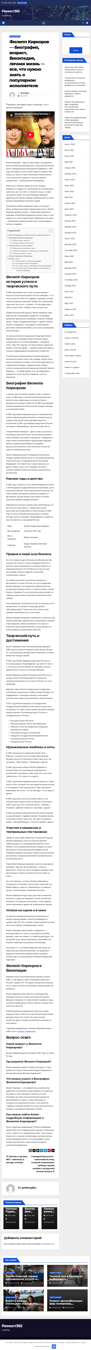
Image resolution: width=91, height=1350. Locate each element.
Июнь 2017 (69, 292)
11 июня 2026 (56, 1307)
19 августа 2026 (14, 1283)
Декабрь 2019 (70, 268)
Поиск (67, 34)
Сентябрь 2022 (71, 250)
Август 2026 (70, 144)
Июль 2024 (69, 186)
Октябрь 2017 (70, 286)
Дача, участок (70, 350)
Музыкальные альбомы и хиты (24, 248)
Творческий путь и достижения (21, 246)
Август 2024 (70, 180)
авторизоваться (47, 1244)
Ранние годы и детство (21, 240)
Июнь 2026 (69, 156)
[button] (83, 23)
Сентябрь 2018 (71, 280)
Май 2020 (69, 262)
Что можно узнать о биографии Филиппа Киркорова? (34, 266)
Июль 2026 (69, 150)
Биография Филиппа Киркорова (21, 238)
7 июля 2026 (12, 1307)
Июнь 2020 (69, 256)
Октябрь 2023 (70, 233)
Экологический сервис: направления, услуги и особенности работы (74, 69)
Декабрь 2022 (70, 244)
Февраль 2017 (71, 309)
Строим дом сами (72, 373)
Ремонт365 (11, 11)
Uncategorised (15, 36)
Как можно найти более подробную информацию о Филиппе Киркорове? (33, 269)
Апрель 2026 (70, 168)
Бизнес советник (72, 338)
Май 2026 (69, 162)
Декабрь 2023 (70, 227)
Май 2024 (69, 197)
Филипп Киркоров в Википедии (20, 256)
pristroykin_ (25, 93)
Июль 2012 (69, 315)
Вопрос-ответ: (14, 259)
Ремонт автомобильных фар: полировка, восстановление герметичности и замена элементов (75, 107)
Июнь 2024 (69, 191)
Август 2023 (70, 239)
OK (54, 1346)
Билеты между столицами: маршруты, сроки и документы (76, 93)
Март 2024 (69, 209)
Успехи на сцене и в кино (22, 253)
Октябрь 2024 (70, 174)
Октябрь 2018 (70, 274)
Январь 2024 (70, 221)
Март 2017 (69, 303)
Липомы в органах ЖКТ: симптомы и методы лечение (17, 1159)
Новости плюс (71, 361)
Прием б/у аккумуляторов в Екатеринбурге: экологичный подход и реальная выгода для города (75, 122)
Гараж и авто (70, 344)
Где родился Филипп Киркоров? (27, 263)
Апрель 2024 (70, 203)
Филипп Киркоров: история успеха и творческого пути (29, 235)
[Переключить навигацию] (44, 23)
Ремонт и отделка (72, 367)
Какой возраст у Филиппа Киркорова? (29, 261)
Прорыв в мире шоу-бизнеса (23, 243)
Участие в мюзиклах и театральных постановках (30, 251)
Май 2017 (69, 297)
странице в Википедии (26, 1031)
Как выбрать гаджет (73, 356)
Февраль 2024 (71, 215)
